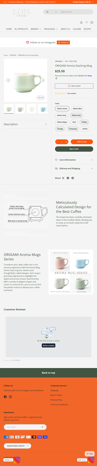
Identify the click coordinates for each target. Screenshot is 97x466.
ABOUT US (65, 29)
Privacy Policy (56, 400)
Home (6, 55)
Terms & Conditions (59, 404)
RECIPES (87, 29)
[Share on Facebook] (68, 178)
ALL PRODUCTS (21, 29)
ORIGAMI (13, 55)
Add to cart (81, 142)
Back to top (48, 372)
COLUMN (77, 29)
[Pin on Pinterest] (72, 178)
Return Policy (56, 395)
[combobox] (68, 11)
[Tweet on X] (63, 178)
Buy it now (74, 149)
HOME (9, 29)
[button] (91, 22)
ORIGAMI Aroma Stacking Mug (28, 55)
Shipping (54, 390)
